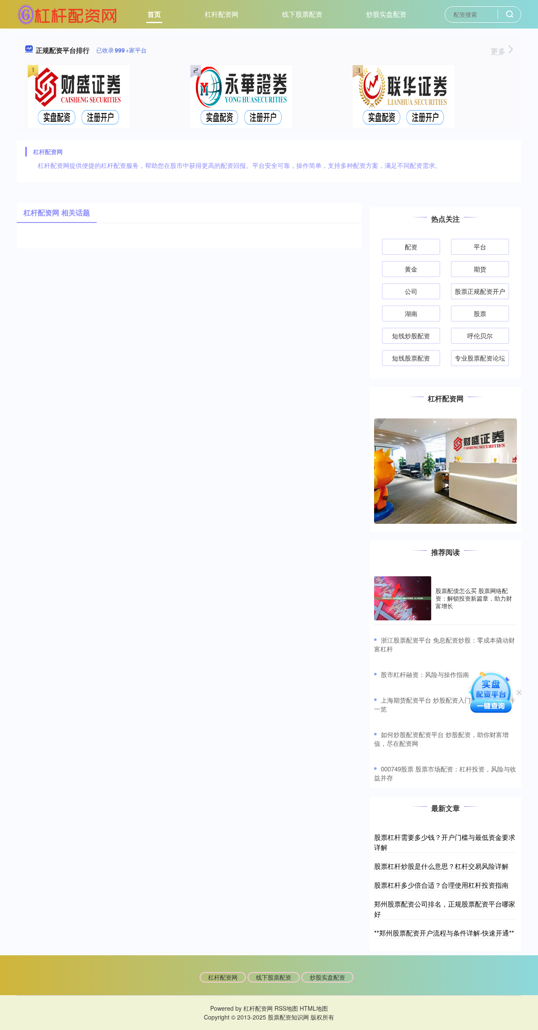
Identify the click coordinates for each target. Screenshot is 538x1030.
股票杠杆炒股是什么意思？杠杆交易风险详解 (441, 866)
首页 (154, 14)
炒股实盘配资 (386, 14)
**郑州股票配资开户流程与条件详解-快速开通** (444, 933)
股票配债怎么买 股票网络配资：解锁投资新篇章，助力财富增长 (473, 598)
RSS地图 (286, 1008)
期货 (480, 268)
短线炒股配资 (411, 335)
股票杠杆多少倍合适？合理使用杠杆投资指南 (441, 885)
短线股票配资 (411, 357)
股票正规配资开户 (480, 291)
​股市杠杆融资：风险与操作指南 (425, 674)
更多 (499, 50)
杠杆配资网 (221, 14)
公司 (411, 291)
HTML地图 (314, 1008)
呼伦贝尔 (480, 335)
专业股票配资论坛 (480, 357)
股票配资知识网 (288, 1017)
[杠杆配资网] (67, 13)
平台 (480, 246)
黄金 (411, 268)
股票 (480, 313)
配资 (411, 246)
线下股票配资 (302, 14)
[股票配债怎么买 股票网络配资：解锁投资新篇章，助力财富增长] (402, 598)
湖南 (411, 313)
